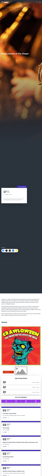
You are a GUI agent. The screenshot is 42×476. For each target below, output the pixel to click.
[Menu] (40, 2)
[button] (37, 2)
